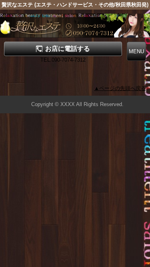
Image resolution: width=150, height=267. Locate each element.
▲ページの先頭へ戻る (120, 88)
